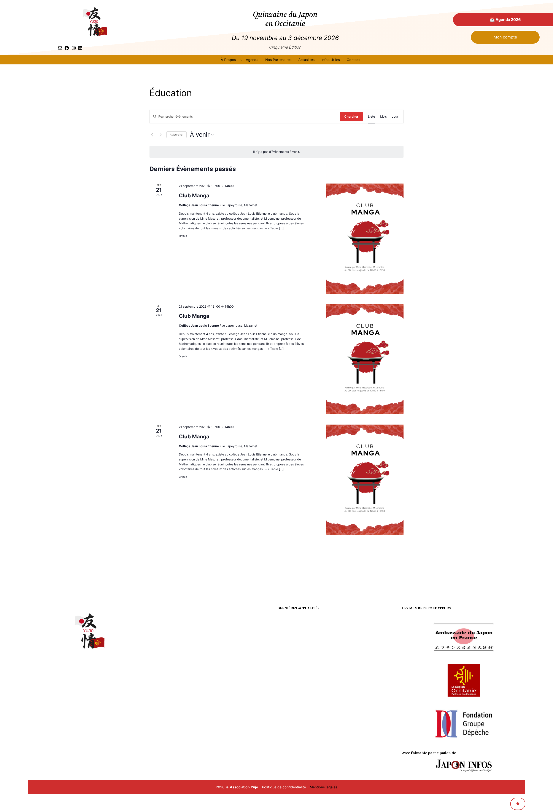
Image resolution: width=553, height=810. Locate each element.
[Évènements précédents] (152, 134)
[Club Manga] (365, 239)
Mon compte (505, 37)
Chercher (351, 116)
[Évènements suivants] (160, 134)
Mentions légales (323, 787)
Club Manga (194, 195)
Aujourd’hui (176, 134)
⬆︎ (518, 803)
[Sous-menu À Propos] (241, 60)
